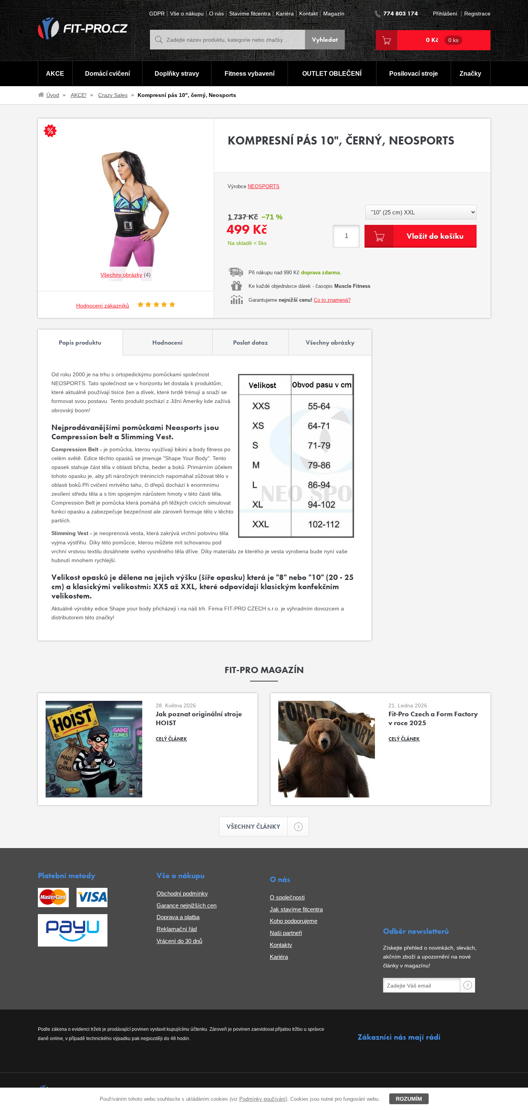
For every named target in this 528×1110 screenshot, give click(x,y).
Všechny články (253, 827)
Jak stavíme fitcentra (296, 909)
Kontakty (281, 945)
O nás (216, 14)
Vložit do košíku (435, 236)
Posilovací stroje (413, 73)
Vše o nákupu (187, 14)
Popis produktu (80, 342)
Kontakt (308, 14)
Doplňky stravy (177, 73)
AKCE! (79, 95)
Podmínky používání (262, 1099)
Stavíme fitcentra (250, 14)
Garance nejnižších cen (186, 905)
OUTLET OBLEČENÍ (331, 73)
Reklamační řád (177, 929)
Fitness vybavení (249, 73)
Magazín (333, 14)
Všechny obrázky (330, 342)
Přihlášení (445, 14)
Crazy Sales (113, 95)
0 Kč (442, 40)
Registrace (477, 14)
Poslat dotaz (250, 342)
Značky (470, 73)
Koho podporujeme (293, 921)
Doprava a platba (178, 917)
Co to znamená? (332, 300)
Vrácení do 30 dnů (179, 941)
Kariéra (285, 14)
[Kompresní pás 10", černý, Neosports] (126, 204)
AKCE (55, 73)
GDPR (157, 14)
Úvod (52, 95)
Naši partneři (286, 933)
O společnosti (287, 897)
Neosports (263, 186)
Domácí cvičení (107, 73)
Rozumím (409, 1099)
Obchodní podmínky (182, 893)
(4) (125, 275)
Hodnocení (167, 342)
